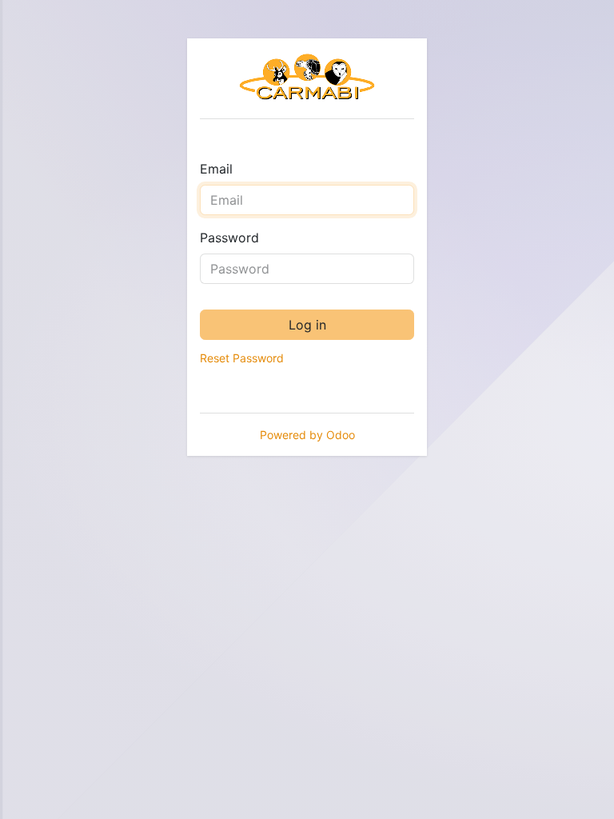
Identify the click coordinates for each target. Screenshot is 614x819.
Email (216, 169)
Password (229, 238)
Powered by (307, 434)
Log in (307, 325)
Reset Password (242, 358)
